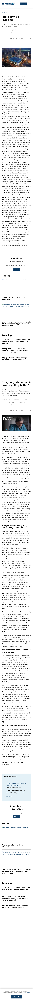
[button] (3, 4)
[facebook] (11, 38)
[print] (30, 38)
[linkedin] (14, 38)
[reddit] (19, 38)
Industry (4, 12)
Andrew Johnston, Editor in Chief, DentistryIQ (16, 399)
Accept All (16, 996)
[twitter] (16, 38)
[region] (16, 994)
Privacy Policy (26, 992)
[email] (22, 38)
